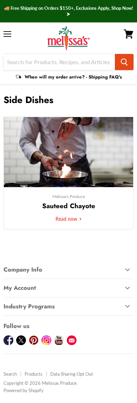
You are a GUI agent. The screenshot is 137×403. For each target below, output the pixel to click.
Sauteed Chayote (68, 206)
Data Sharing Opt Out (71, 374)
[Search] (124, 62)
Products (34, 374)
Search (10, 374)
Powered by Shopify (24, 390)
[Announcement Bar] (68, 11)
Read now (67, 219)
